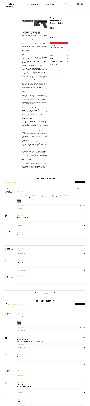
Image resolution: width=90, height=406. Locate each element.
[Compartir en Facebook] (50, 64)
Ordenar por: (74, 188)
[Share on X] (56, 64)
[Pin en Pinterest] (52, 64)
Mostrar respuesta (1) (21, 205)
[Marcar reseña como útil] (84, 209)
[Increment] (53, 39)
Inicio (23, 13)
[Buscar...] (78, 4)
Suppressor (52, 33)
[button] (82, 4)
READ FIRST (52, 28)
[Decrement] (50, 39)
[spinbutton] (52, 39)
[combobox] (59, 35)
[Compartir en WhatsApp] (54, 64)
